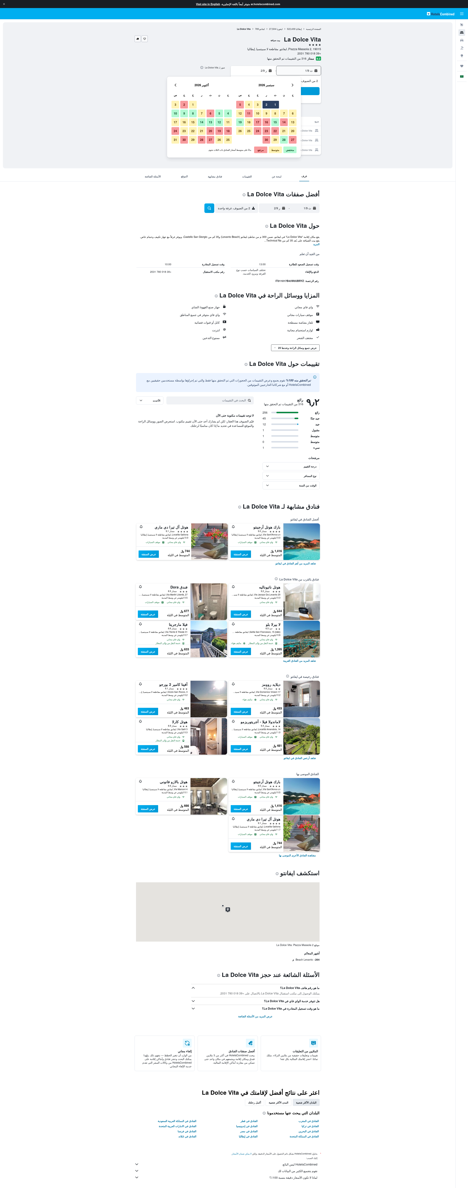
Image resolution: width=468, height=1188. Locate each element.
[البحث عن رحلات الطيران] (462, 25)
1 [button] (275, 104)
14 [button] (284, 122)
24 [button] (257, 131)
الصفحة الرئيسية (313, 28)
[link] (296, 563)
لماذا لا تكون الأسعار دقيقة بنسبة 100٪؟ (293, 1177)
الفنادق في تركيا (310, 1126)
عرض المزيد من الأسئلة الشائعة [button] (255, 1016)
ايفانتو (262, 28)
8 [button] (275, 113)
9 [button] (266, 113)
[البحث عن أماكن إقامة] (462, 32)
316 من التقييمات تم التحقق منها (286, 58)
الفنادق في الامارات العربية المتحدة (177, 1126)
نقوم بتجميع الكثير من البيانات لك (297, 1171)
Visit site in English (208, 4)
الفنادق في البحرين (309, 1131)
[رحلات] (462, 66)
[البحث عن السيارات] (462, 40)
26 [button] (240, 131)
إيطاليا (299, 28)
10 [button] (257, 113)
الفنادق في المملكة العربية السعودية (177, 1121)
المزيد (316, 244)
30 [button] (266, 140)
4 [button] (249, 104)
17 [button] (257, 122)
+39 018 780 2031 (309, 53)
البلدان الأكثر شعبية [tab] (306, 1102)
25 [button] (248, 131)
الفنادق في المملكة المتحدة (304, 1136)
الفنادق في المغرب (309, 1121)
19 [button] (240, 122)
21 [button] (284, 131)
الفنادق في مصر (249, 1131)
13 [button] (292, 122)
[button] (4, 4)
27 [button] (292, 140)
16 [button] (266, 122)
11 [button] (248, 113)
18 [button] (248, 122)
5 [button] (240, 104)
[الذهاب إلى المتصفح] (462, 55)
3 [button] (257, 104)
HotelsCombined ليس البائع (300, 1164)
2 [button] (266, 104)
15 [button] (275, 122)
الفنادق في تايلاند (187, 1136)
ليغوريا (280, 28)
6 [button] (293, 113)
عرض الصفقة (241, 554)
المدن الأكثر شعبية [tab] (278, 1102)
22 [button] (275, 131)
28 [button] (284, 140)
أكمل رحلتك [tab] (254, 1102)
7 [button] (284, 113)
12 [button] (240, 113)
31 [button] (175, 140)
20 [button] (292, 131)
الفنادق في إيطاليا (248, 1136)
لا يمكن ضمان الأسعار (242, 1153)
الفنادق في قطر (249, 1121)
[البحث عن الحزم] (462, 48)
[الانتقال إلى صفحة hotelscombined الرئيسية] (440, 13)
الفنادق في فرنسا (187, 1131)
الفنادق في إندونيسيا (247, 1126)
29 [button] (275, 140)
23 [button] (266, 131)
